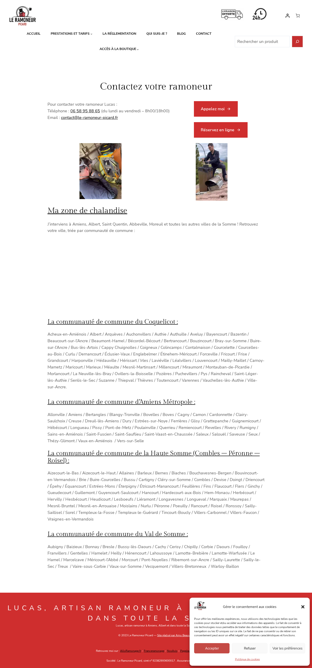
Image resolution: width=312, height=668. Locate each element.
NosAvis (172, 651)
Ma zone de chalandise (87, 210)
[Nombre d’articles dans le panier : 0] (298, 16)
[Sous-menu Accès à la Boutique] (138, 49)
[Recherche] (297, 41)
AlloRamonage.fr (130, 651)
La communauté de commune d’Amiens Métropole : (121, 402)
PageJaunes (187, 651)
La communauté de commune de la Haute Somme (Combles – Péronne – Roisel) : (154, 457)
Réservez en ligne (217, 130)
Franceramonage (154, 651)
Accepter (212, 648)
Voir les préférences (287, 648)
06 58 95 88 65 (85, 111)
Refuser (250, 648)
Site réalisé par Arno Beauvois (175, 635)
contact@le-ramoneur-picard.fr (89, 117)
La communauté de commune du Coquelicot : (113, 322)
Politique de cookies (247, 659)
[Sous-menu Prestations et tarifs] (91, 34)
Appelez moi (213, 109)
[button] (303, 607)
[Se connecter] (287, 16)
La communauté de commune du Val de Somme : (118, 534)
